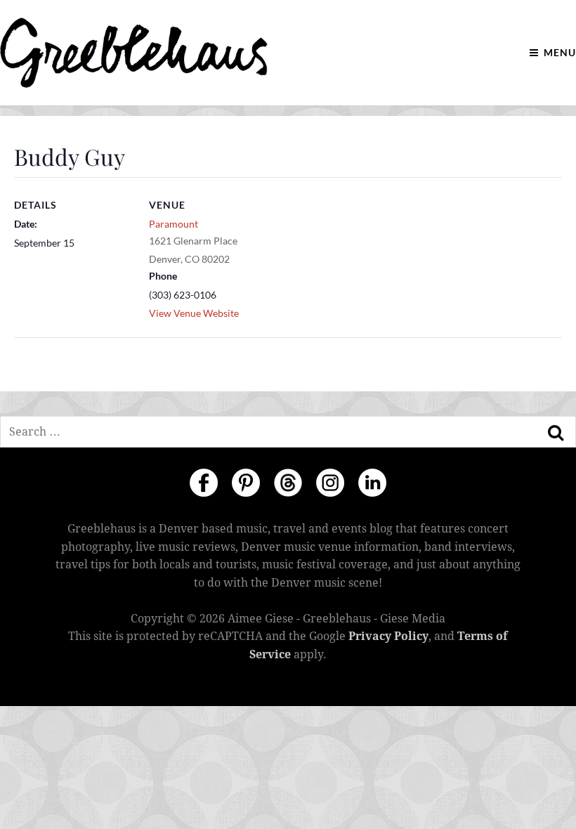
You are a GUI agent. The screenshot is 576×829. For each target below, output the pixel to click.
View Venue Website (194, 313)
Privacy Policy (388, 636)
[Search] (555, 432)
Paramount (173, 224)
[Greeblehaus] (134, 53)
